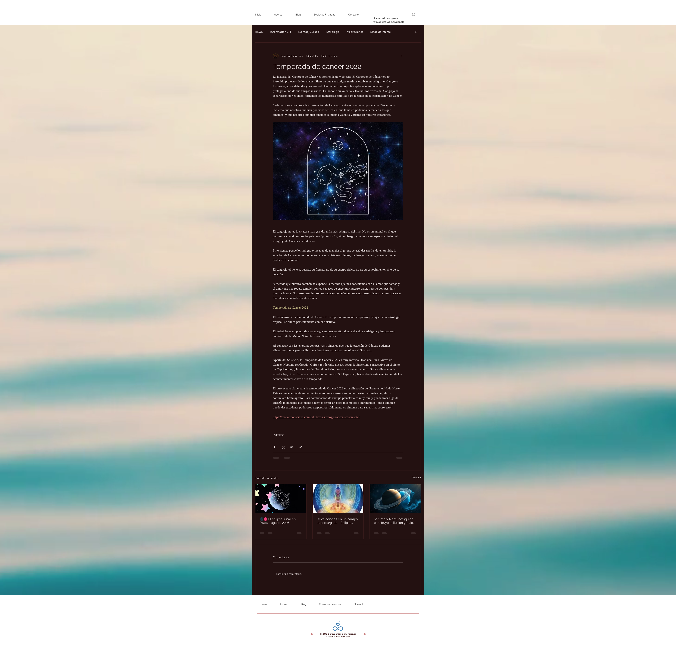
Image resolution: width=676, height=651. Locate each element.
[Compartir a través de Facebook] (274, 447)
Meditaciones (355, 31)
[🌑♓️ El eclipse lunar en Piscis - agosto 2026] (280, 498)
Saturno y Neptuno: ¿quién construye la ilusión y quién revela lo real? (394, 521)
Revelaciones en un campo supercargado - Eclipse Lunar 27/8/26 (337, 521)
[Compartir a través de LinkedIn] (291, 447)
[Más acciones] (401, 56)
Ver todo (416, 477)
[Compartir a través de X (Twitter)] (283, 447)
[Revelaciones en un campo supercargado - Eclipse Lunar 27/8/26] (338, 498)
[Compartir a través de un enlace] (300, 447)
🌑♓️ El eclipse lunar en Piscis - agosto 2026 (278, 521)
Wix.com (345, 636)
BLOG (259, 31)
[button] (416, 31)
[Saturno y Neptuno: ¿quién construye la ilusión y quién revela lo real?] (395, 498)
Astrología (333, 31)
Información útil (280, 31)
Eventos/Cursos (308, 31)
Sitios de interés (380, 31)
